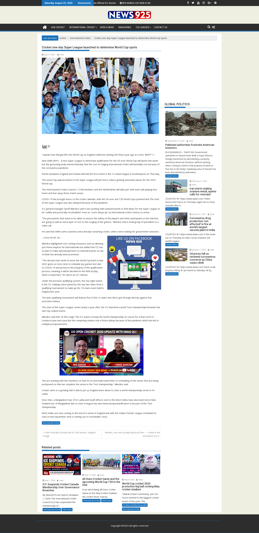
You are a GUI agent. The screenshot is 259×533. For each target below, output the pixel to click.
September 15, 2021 (176, 141)
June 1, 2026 (50, 480)
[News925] (45, 27)
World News (107, 27)
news (62, 54)
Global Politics (172, 176)
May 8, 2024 (129, 479)
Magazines (125, 27)
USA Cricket (58, 27)
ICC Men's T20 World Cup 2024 (135, 505)
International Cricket (82, 27)
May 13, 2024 (90, 475)
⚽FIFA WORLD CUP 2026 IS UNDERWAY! (109, 3)
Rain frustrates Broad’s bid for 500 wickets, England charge (69, 434)
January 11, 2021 (199, 249)
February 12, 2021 (199, 181)
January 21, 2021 (199, 214)
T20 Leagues (142, 27)
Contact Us (160, 27)
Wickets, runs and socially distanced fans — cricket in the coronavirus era (132, 434)
